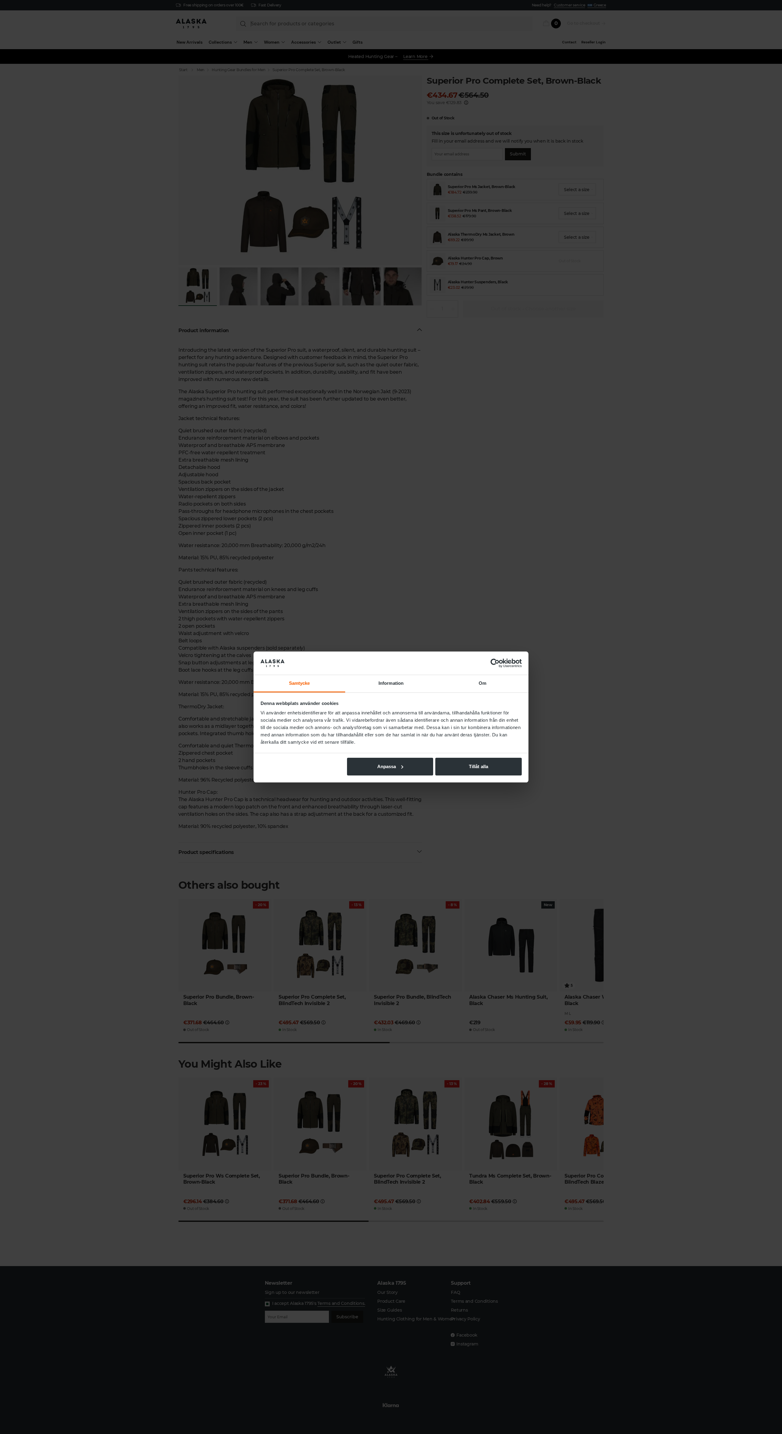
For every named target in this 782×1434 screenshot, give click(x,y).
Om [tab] (482, 683)
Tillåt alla (478, 766)
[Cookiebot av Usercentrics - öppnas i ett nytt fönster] (495, 663)
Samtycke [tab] (299, 683)
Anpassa (386, 766)
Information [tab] (391, 683)
